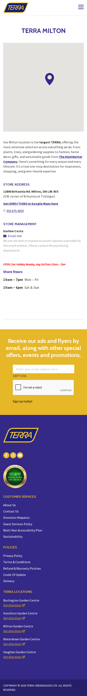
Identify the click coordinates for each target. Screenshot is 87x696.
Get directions (12, 605)
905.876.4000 (15, 211)
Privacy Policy (12, 556)
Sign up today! (22, 401)
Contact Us (11, 511)
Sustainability (12, 536)
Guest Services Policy (17, 524)
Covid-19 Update (14, 575)
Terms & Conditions (17, 562)
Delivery (8, 581)
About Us (9, 505)
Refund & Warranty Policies (22, 568)
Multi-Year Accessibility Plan (22, 530)
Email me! (15, 236)
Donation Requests (16, 517)
